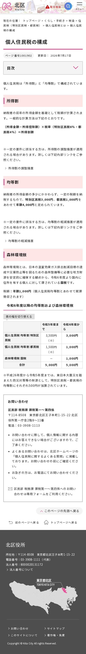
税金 (72, 21)
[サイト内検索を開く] (68, 6)
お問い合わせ (20, 628)
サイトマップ (56, 628)
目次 (11, 68)
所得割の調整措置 (21, 168)
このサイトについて (24, 635)
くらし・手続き (54, 21)
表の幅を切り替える (19, 316)
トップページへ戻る (64, 522)
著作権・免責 (56, 635)
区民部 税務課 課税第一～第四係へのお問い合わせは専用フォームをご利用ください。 (45, 491)
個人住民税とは (56, 25)
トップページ (32, 21)
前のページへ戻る (27, 522)
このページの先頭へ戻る (61, 511)
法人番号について (21, 570)
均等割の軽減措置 (21, 241)
